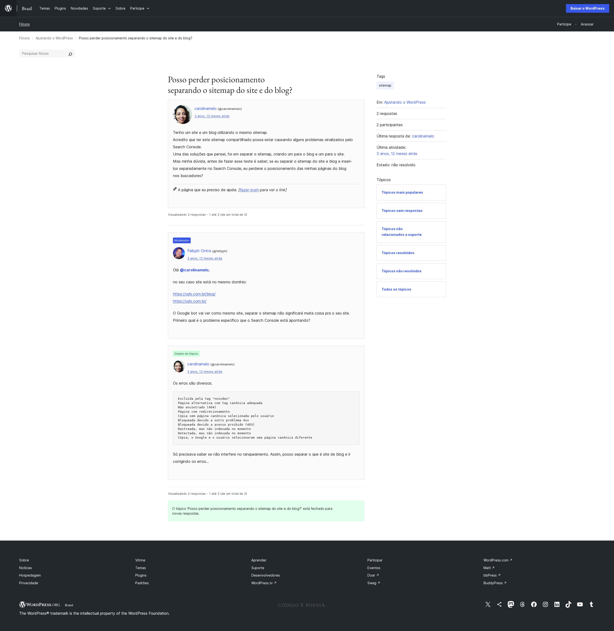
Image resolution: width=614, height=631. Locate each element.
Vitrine (140, 560)
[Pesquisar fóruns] (70, 53)
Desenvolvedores (265, 575)
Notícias (25, 568)
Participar (375, 560)
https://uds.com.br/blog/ (194, 294)
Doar (373, 575)
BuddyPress (495, 583)
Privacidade (28, 583)
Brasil (69, 605)
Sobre (24, 560)
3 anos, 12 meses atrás (212, 116)
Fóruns (24, 24)
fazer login (249, 189)
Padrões (142, 583)
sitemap (385, 85)
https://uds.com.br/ (190, 301)
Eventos (373, 568)
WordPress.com (498, 560)
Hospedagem (30, 575)
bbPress (492, 575)
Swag (373, 583)
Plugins (141, 575)
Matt (489, 568)
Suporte (257, 568)
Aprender (258, 560)
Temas (140, 568)
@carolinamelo (194, 270)
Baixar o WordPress (588, 8)
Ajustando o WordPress (54, 38)
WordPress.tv (264, 583)
